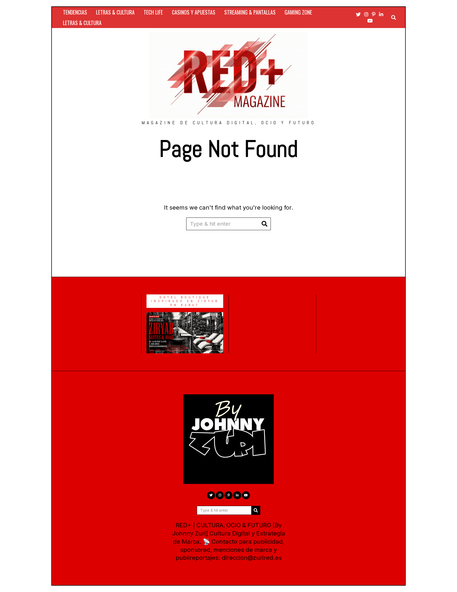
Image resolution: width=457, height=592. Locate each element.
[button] (264, 224)
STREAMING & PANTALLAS (250, 12)
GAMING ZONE (298, 12)
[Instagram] (366, 14)
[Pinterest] (374, 14)
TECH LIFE (153, 12)
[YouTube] (370, 20)
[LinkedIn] (381, 14)
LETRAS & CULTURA (115, 12)
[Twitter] (358, 14)
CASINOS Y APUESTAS (193, 12)
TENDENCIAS (75, 12)
